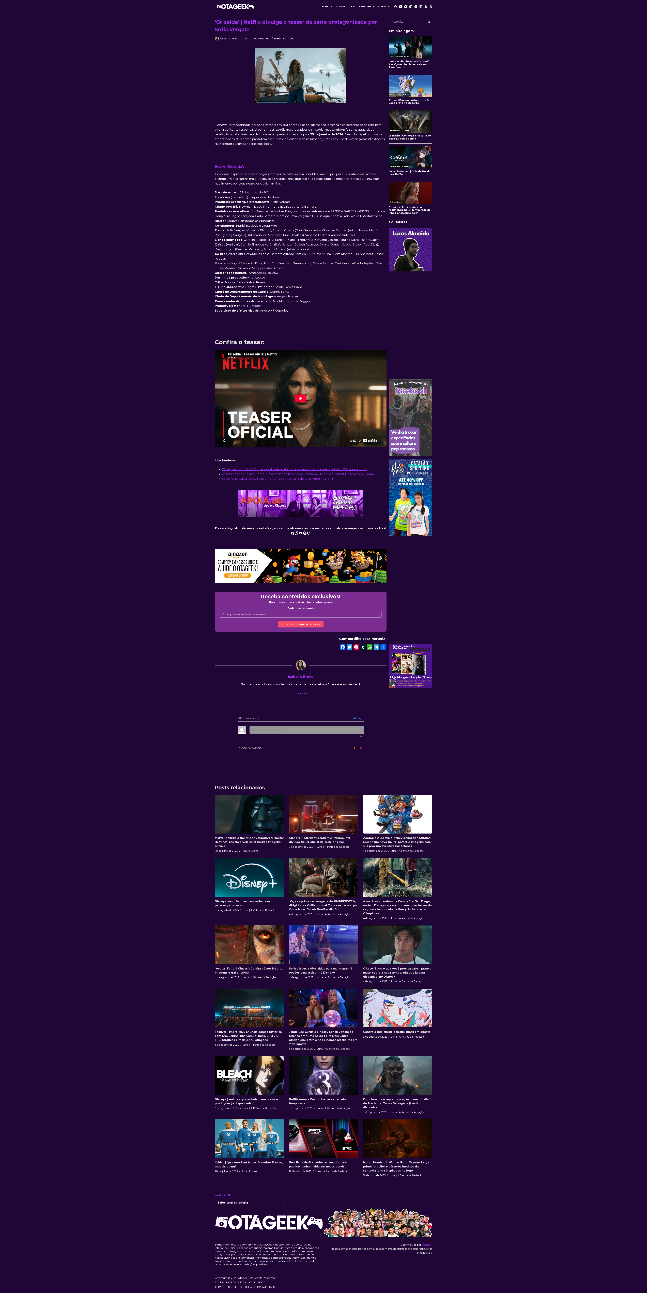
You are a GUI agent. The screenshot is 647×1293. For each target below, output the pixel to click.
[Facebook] (395, 6)
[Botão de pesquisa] (428, 21)
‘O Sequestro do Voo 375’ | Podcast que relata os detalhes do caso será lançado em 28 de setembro (294, 469)
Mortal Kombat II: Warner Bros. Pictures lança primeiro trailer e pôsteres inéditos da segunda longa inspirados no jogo (396, 1166)
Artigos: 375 (300, 693)
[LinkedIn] (421, 6)
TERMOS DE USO (226, 1287)
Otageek (427, 1244)
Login (359, 718)
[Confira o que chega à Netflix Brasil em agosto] (397, 1008)
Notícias (288, 38)
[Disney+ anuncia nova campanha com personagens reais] (249, 877)
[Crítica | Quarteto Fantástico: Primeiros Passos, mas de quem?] (249, 1138)
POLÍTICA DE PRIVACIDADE (257, 1287)
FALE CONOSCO (225, 1282)
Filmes (278, 38)
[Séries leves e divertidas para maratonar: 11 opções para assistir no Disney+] (323, 944)
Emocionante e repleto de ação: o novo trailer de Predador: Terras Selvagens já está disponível (396, 1103)
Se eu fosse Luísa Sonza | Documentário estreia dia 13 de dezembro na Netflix (278, 478)
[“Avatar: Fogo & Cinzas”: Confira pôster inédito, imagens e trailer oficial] (249, 944)
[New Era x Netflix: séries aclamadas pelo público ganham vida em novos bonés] (323, 1138)
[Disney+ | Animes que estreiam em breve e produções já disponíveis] (249, 1075)
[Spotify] (426, 6)
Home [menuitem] (325, 6)
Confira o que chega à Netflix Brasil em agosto (396, 1032)
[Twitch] (410, 6)
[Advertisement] (410, 325)
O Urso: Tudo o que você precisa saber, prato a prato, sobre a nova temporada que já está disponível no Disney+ (397, 972)
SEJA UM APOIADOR (251, 1282)
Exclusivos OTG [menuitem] (361, 6)
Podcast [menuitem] (341, 6)
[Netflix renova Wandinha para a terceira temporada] (323, 1075)
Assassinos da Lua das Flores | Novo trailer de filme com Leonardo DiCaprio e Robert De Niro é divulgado (298, 474)
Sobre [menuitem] (382, 6)
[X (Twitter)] (400, 6)
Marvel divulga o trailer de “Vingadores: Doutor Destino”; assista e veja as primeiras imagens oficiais (249, 842)
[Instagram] (415, 6)
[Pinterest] (431, 6)
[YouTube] (405, 6)
